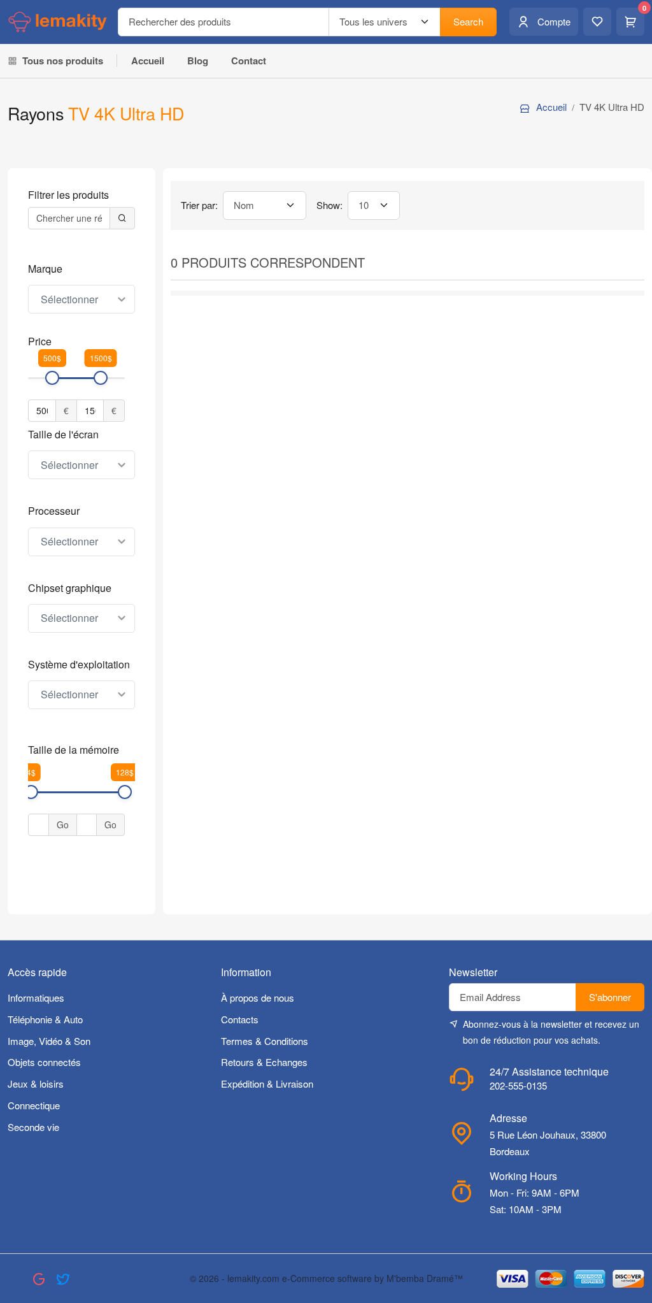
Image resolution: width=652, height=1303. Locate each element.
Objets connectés (44, 1062)
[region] (81, 409)
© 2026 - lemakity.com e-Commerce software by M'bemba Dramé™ (326, 1278)
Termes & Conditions (264, 1040)
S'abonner (610, 997)
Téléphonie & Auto (45, 1019)
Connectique (34, 1105)
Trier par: (199, 205)
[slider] (52, 378)
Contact (248, 61)
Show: (329, 205)
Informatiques (36, 997)
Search (468, 21)
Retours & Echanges (264, 1062)
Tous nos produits (62, 61)
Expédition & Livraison (267, 1083)
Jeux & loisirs (36, 1083)
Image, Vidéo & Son (49, 1040)
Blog (197, 61)
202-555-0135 (518, 1085)
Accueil (147, 61)
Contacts (240, 1019)
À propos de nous (257, 997)
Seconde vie (33, 1127)
